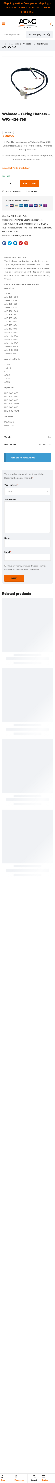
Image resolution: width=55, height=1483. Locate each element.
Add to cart (29, 183)
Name (8, 538)
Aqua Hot (15, 235)
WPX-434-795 (10, 231)
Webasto (46, 227)
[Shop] (2, 1476)
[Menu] (3, 23)
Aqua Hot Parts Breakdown (16, 167)
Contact (45, 1480)
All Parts (15, 44)
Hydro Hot (21, 227)
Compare (32, 191)
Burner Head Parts (28, 223)
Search (48, 34)
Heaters (38, 219)
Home (5, 44)
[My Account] (16, 1476)
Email (7, 552)
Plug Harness (34, 227)
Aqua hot (13, 223)
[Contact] (43, 1476)
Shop (3, 1480)
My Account (19, 1480)
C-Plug (42, 223)
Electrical (28, 219)
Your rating (11, 484)
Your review (10, 499)
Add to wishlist (13, 191)
